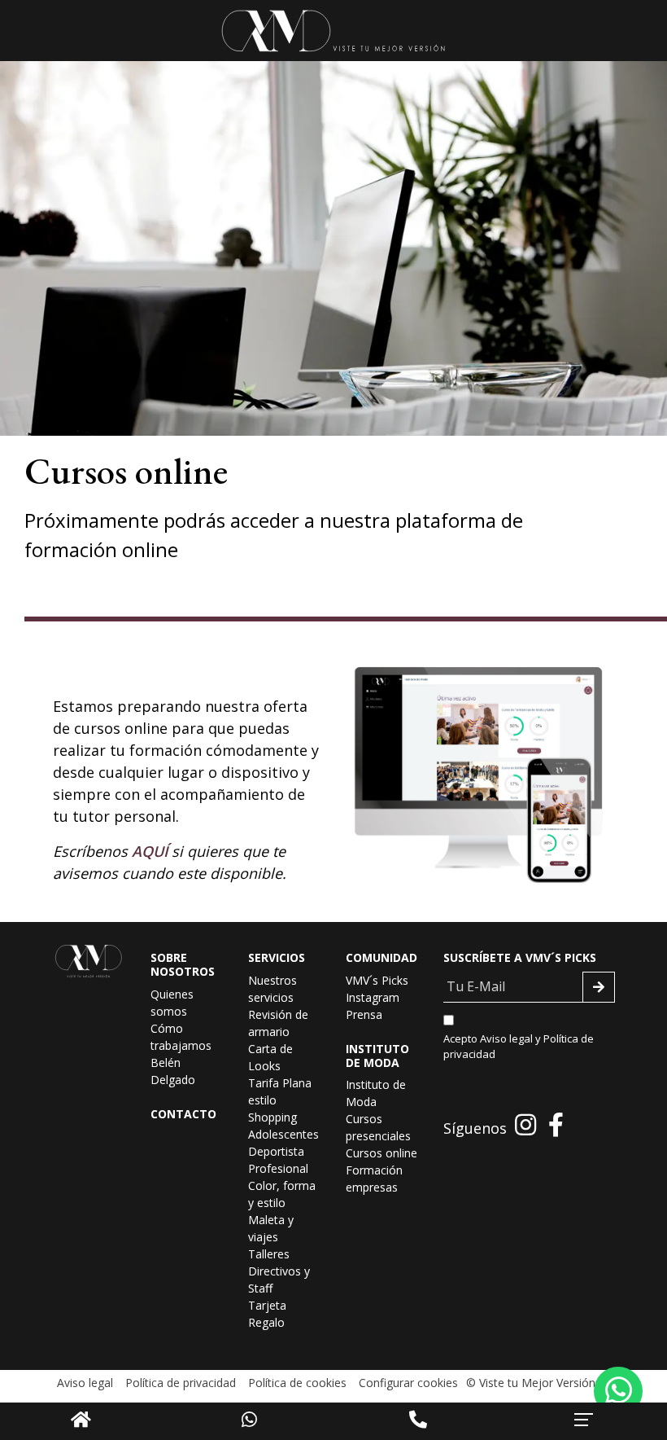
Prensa (364, 1014)
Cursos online (381, 1153)
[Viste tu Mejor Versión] (333, 30)
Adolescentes (283, 1134)
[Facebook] (556, 1124)
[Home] (81, 1419)
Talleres (269, 1254)
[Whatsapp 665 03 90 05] (618, 1391)
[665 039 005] (418, 1419)
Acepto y (518, 1046)
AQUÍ (150, 851)
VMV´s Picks (377, 980)
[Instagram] (525, 1124)
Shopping (272, 1117)
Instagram (372, 997)
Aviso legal (506, 1038)
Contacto (183, 1114)
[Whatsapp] (249, 1419)
